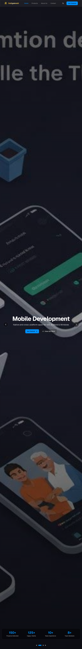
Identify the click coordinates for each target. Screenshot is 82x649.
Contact (53, 3)
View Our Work (50, 331)
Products (35, 3)
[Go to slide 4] (45, 645)
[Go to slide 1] (36, 645)
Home (26, 3)
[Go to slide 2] (38, 645)
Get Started (72, 3)
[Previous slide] (5, 324)
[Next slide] (76, 324)
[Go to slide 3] (42, 645)
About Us (44, 3)
